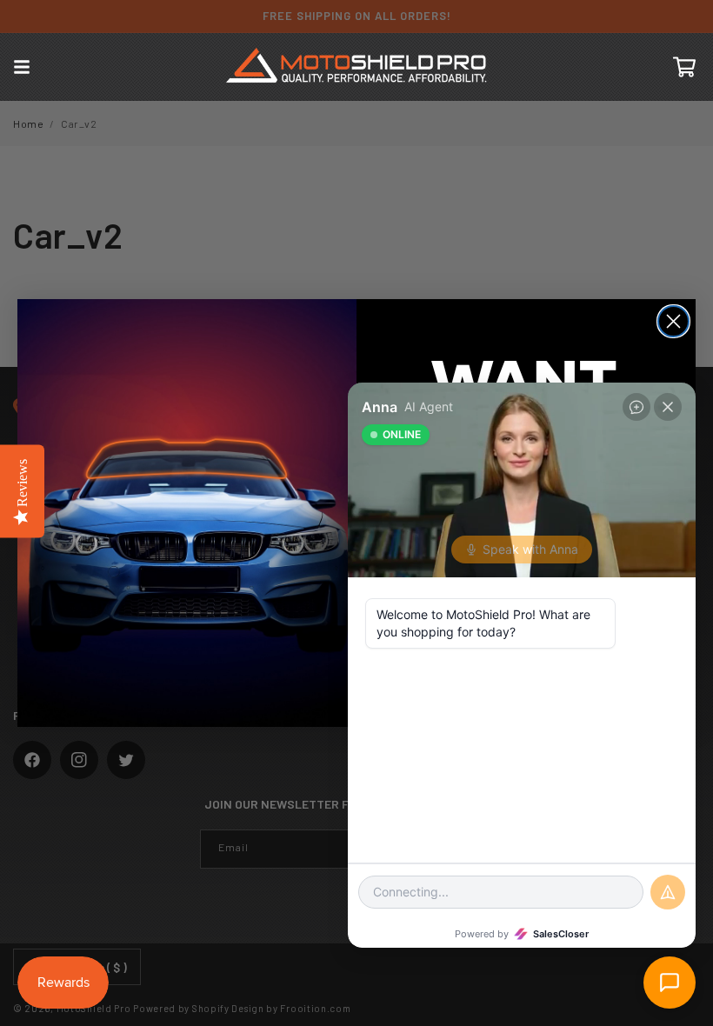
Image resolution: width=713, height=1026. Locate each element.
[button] (22, 67)
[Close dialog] (673, 321)
